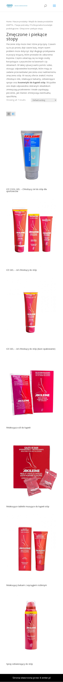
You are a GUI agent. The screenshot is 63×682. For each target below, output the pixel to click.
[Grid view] (8, 114)
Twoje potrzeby (22, 25)
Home (9, 21)
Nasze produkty (20, 21)
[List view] (13, 114)
